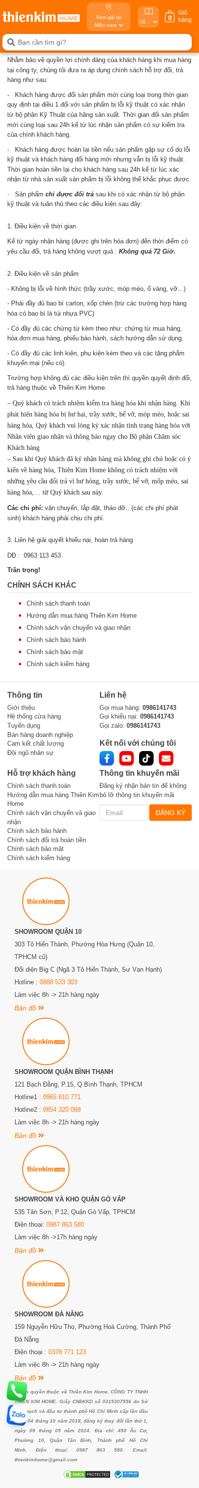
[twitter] (146, 758)
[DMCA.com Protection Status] (85, 1474)
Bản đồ (26, 1008)
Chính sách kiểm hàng (58, 664)
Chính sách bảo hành (56, 640)
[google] (166, 758)
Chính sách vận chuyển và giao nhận (78, 627)
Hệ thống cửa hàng (34, 716)
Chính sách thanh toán (58, 603)
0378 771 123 (67, 1352)
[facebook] (107, 758)
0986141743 (159, 707)
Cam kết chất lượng (35, 743)
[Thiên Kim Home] (41, 16)
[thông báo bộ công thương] (125, 1474)
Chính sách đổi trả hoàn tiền (46, 840)
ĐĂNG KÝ (170, 812)
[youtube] (126, 758)
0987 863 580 (65, 1224)
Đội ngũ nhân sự (30, 752)
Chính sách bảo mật (55, 652)
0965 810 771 (62, 1097)
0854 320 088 (62, 1109)
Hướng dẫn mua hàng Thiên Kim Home (82, 615)
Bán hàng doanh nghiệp (40, 734)
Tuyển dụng (23, 725)
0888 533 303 (58, 982)
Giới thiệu (21, 707)
